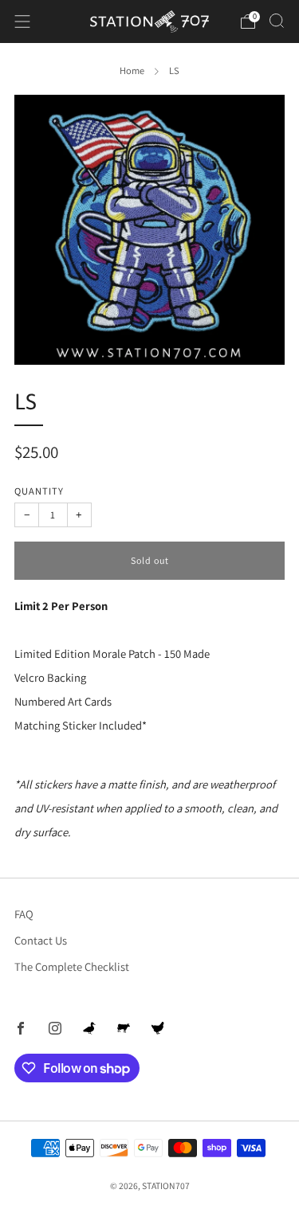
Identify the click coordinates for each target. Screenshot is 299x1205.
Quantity (39, 491)
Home (132, 70)
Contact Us (40, 940)
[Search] (277, 21)
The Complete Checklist (71, 966)
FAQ (23, 913)
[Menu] (22, 21)
